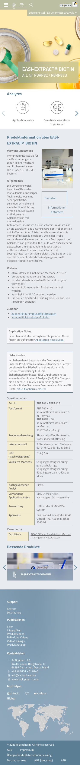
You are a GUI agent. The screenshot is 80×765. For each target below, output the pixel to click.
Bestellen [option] (51, 198)
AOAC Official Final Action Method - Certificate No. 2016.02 (51, 536)
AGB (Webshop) (43, 760)
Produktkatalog (16, 645)
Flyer (10, 627)
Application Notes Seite (49, 340)
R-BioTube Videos (17, 637)
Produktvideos (15, 634)
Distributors (14, 613)
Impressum (27, 750)
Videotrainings (16, 641)
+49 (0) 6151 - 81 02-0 (25, 671)
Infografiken (14, 630)
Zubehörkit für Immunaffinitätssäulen (34, 314)
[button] (76, 113)
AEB (63, 760)
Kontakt (11, 609)
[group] (40, 567)
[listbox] (54, 198)
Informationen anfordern (57, 209)
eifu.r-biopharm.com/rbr (31, 389)
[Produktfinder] (22, 4)
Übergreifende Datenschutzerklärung (29, 755)
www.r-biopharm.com (25, 679)
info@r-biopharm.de (24, 675)
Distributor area (16, 760)
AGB (9, 750)
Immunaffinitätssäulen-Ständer (30, 317)
